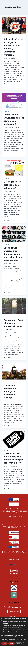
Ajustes (18, 643)
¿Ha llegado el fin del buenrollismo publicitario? (12, 184)
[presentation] (14, 25)
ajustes (7, 640)
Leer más (7, 87)
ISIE (4, 36)
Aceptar (4, 643)
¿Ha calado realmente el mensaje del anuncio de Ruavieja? (10, 391)
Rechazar (11, 643)
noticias (6, 450)
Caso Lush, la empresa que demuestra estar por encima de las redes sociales (13, 254)
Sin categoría (7, 382)
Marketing (6, 111)
